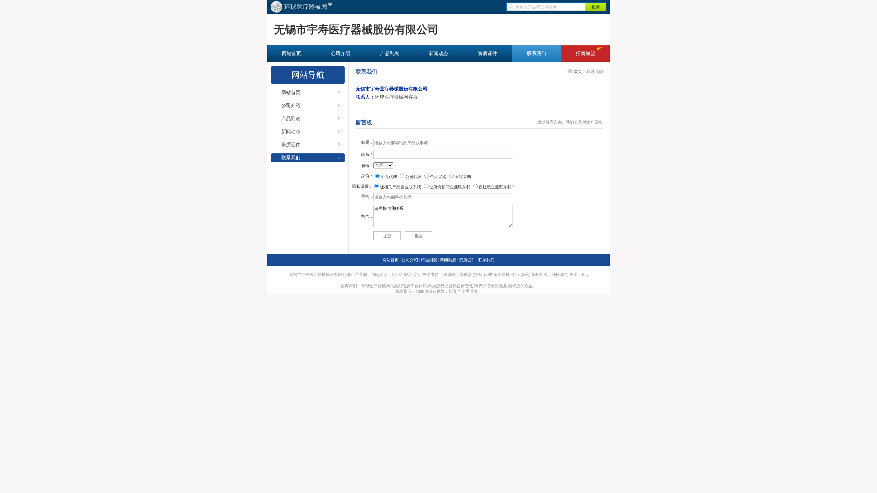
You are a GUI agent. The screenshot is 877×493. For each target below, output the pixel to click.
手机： (367, 196)
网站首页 (291, 53)
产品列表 (389, 53)
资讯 (525, 274)
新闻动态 (438, 53)
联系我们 (536, 53)
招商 (478, 274)
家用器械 (501, 274)
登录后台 (412, 274)
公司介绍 (340, 53)
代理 (488, 274)
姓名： (367, 154)
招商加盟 (585, 53)
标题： (367, 142)
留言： (367, 216)
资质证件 (487, 53)
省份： (367, 165)
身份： (367, 176)
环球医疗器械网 (457, 274)
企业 (515, 274)
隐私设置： (362, 186)
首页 (578, 71)
